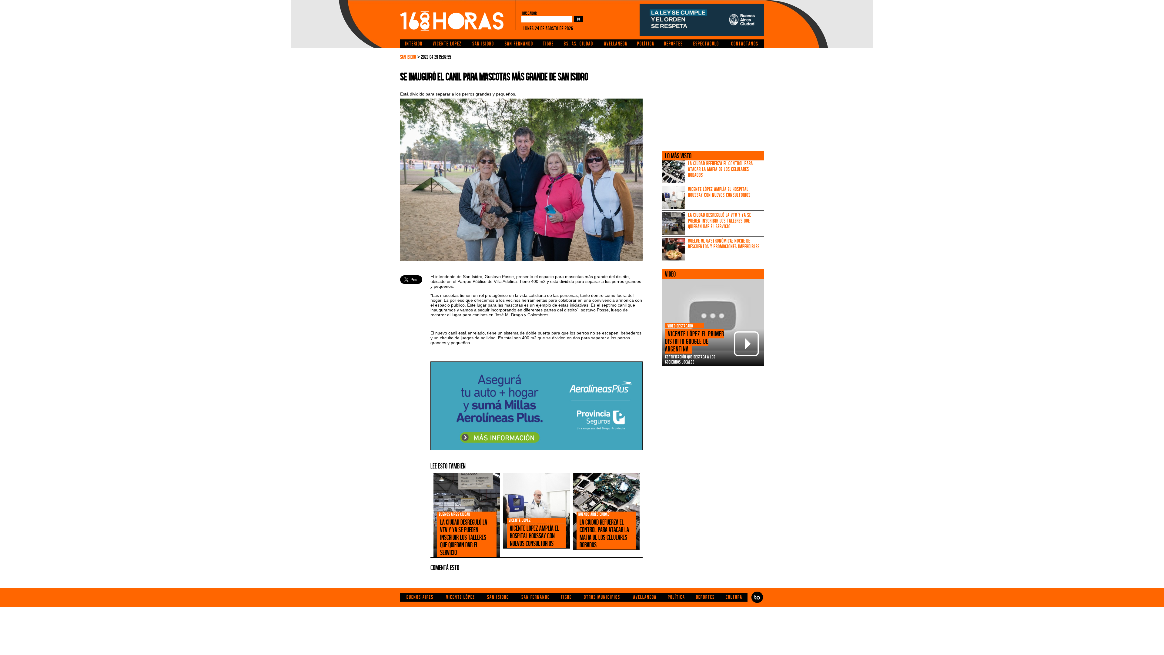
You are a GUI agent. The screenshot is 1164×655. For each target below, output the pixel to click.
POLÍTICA (645, 43)
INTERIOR (414, 43)
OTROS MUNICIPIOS (602, 597)
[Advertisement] (713, 96)
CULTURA (734, 597)
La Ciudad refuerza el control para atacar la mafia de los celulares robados (720, 169)
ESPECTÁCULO (706, 43)
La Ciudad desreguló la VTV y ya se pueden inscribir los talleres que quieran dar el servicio (719, 220)
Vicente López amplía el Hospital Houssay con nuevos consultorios (719, 192)
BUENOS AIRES (419, 597)
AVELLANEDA (615, 43)
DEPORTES (673, 43)
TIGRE (548, 43)
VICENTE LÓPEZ (447, 43)
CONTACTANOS (744, 43)
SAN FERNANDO (519, 43)
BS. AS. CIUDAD (578, 43)
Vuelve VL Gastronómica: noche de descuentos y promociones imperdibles (724, 243)
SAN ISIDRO (483, 43)
